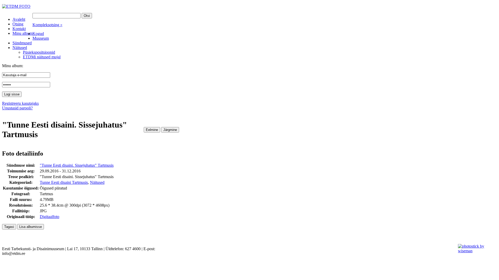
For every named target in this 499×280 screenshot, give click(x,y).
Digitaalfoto (49, 216)
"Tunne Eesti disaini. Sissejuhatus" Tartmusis (77, 165)
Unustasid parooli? (17, 108)
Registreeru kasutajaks (20, 103)
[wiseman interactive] (475, 251)
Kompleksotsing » (47, 25)
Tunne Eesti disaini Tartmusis (64, 182)
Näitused (97, 182)
